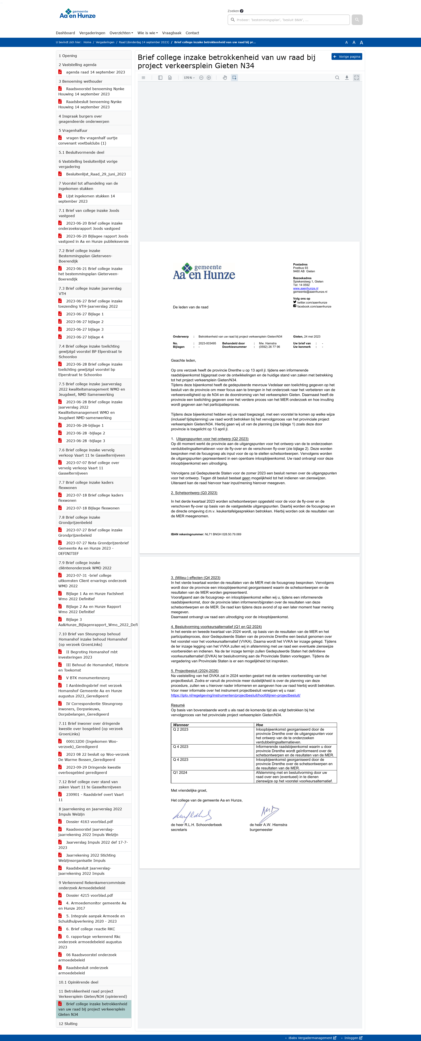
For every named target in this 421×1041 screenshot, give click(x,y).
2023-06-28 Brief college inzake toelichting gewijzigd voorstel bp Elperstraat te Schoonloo (90, 369)
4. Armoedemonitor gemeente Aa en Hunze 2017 (92, 905)
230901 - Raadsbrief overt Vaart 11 (91, 797)
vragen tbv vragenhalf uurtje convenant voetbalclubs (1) (88, 140)
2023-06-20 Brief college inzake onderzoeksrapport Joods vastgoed (90, 225)
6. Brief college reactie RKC (90, 929)
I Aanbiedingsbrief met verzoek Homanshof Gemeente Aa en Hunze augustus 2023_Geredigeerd (90, 690)
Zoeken (233, 11)
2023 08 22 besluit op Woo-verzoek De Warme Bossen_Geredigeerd (93, 757)
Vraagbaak (171, 33)
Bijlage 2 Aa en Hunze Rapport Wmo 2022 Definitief (89, 609)
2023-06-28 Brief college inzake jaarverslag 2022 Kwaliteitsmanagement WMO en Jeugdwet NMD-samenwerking (90, 410)
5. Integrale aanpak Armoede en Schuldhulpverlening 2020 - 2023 (91, 918)
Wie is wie (146, 33)
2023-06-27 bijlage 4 (84, 337)
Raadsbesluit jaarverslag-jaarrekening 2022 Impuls (84, 870)
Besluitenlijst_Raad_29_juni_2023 (95, 174)
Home (87, 42)
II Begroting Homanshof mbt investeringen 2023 (88, 654)
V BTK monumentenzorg (87, 678)
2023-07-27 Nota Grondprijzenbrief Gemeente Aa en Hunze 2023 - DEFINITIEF (93, 548)
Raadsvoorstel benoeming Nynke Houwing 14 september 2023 (91, 91)
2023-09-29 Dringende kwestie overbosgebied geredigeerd (89, 770)
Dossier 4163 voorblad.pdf (89, 822)
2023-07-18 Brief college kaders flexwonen (90, 497)
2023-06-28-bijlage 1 (84, 425)
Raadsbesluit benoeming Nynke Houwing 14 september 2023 (90, 104)
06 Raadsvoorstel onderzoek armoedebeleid (87, 957)
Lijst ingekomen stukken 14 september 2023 (86, 198)
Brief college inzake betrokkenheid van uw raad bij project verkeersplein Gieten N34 (92, 1009)
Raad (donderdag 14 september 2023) (144, 42)
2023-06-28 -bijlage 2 (85, 433)
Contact (192, 33)
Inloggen (351, 1038)
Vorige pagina (349, 56)
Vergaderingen (92, 33)
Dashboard (65, 33)
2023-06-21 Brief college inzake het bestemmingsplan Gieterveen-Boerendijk (90, 273)
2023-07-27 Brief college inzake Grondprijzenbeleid (90, 532)
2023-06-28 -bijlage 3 (85, 441)
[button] (357, 19)
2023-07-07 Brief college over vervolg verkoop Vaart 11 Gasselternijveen (88, 468)
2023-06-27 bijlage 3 (84, 329)
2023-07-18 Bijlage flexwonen (92, 508)
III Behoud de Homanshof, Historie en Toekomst (93, 667)
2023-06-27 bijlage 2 (84, 322)
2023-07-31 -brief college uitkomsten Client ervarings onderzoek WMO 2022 (92, 580)
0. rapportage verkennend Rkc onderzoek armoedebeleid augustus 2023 (90, 941)
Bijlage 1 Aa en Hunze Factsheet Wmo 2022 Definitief (91, 596)
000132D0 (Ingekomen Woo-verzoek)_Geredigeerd (88, 744)
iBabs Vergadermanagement (310, 1038)
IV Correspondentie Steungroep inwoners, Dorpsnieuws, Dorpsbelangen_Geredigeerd (90, 709)
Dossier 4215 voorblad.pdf (89, 895)
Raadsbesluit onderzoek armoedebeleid (83, 970)
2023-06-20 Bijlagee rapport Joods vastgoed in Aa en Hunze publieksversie (93, 238)
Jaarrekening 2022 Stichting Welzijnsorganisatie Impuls (87, 857)
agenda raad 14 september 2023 (95, 72)
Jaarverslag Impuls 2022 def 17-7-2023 (93, 845)
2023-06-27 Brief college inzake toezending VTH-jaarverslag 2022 (90, 303)
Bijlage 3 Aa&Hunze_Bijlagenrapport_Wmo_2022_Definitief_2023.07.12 (94, 622)
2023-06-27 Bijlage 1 (84, 314)
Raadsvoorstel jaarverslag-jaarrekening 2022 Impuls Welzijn (88, 832)
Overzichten (120, 33)
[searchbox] (289, 19)
